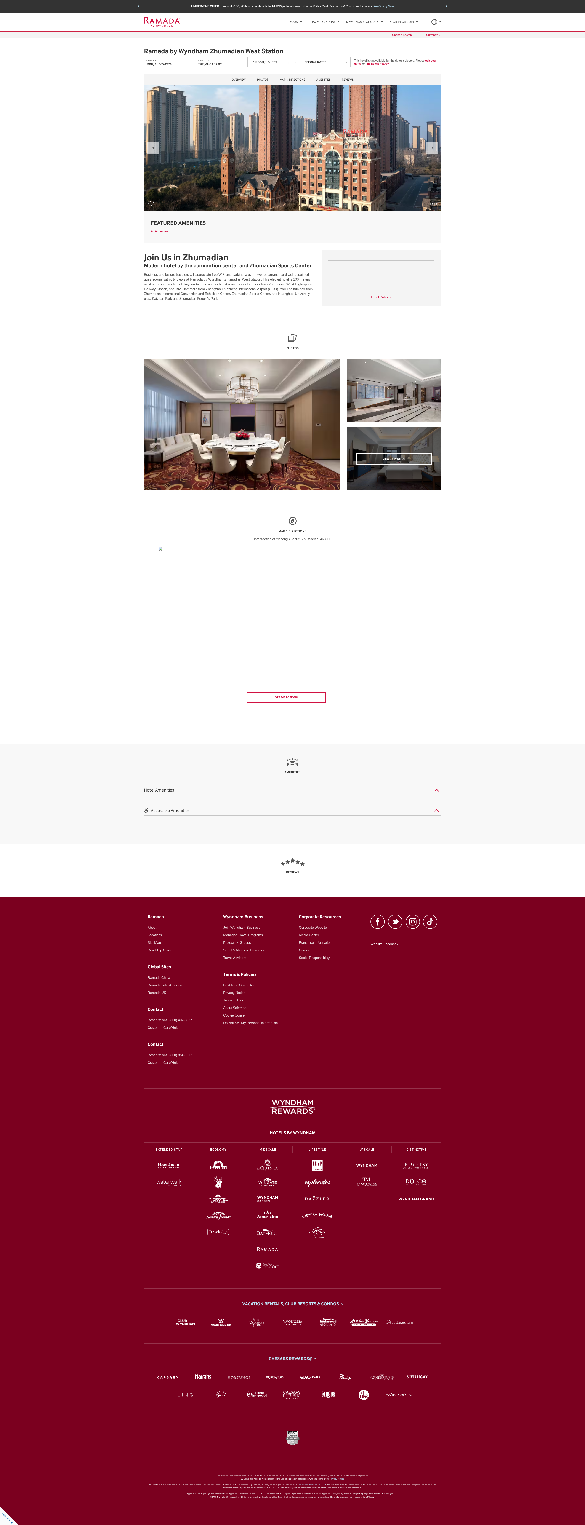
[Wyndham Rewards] (292, 1107)
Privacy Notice (234, 993)
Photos (262, 79)
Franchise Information (315, 942)
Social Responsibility (314, 958)
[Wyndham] (367, 1166)
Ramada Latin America (165, 985)
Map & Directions (292, 79)
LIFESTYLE (317, 1149)
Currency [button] (432, 35)
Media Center (309, 935)
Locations (155, 935)
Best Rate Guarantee (239, 985)
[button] (138, 6)
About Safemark (235, 1008)
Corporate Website (313, 927)
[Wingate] (268, 1182)
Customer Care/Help (163, 1028)
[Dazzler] (317, 1199)
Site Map (154, 942)
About (152, 927)
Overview (239, 79)
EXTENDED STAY (168, 1149)
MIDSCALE (268, 1149)
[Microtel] (218, 1199)
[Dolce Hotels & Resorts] (416, 1182)
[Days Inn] (218, 1166)
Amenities (323, 79)
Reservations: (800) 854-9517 (170, 1055)
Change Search (402, 35)
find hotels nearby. (377, 63)
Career (304, 950)
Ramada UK (157, 993)
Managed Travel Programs (243, 935)
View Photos (394, 458)
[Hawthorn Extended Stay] (169, 1166)
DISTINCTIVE (416, 1149)
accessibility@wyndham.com (312, 1484)
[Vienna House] (317, 1216)
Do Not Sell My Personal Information (250, 1023)
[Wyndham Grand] (416, 1199)
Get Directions (286, 697)
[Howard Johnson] (218, 1216)
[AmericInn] (268, 1216)
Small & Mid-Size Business (243, 950)
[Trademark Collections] (367, 1182)
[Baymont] (268, 1232)
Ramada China (159, 977)
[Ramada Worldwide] (268, 1249)
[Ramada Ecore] (268, 1266)
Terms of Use (233, 1000)
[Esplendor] (317, 1182)
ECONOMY (218, 1149)
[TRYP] (317, 1166)
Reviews (348, 79)
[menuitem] (295, 22)
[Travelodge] (218, 1232)
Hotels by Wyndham (293, 1132)
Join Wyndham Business (242, 927)
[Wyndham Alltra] (317, 1232)
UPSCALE (367, 1149)
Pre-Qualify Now (383, 6)
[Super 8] (218, 1182)
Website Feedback (384, 944)
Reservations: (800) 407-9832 (170, 1020)
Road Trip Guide (160, 950)
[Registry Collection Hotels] (416, 1166)
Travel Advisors (234, 958)
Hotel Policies (381, 297)
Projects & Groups (237, 942)
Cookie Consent (235, 1015)
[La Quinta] (268, 1166)
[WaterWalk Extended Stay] (169, 1182)
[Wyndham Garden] (268, 1199)
